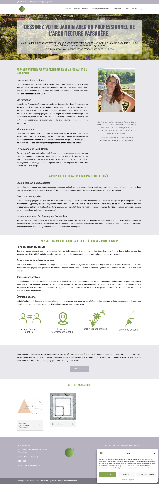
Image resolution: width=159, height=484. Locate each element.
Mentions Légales (128, 480)
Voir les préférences (145, 474)
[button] (154, 453)
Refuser (126, 474)
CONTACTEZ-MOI (80, 369)
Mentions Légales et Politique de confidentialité (59, 481)
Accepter (107, 474)
